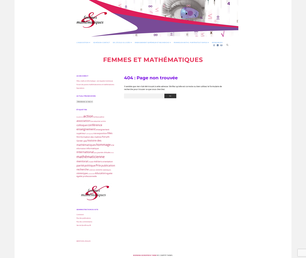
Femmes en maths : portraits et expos (190, 42)
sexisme (99, 169)
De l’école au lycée (121, 42)
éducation (100, 173)
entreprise (89, 133)
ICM (112, 145)
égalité (109, 173)
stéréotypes (82, 173)
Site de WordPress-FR (83, 225)
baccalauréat (95, 121)
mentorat (82, 161)
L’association (82, 42)
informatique (92, 148)
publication (108, 165)
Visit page (153, 18)
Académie (79, 117)
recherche (82, 169)
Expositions (80, 88)
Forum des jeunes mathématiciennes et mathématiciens (95, 85)
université (91, 173)
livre (112, 152)
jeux (95, 153)
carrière (103, 121)
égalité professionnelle (86, 176)
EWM (95, 134)
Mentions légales (83, 241)
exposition (102, 133)
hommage (103, 145)
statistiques (107, 170)
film (78, 137)
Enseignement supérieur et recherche (152, 42)
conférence (94, 125)
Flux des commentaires (84, 222)
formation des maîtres (91, 137)
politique (89, 165)
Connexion (80, 215)
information (81, 148)
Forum (105, 136)
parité (80, 165)
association (83, 120)
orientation (107, 161)
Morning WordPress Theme (145, 255)
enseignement (86, 129)
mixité (91, 162)
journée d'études (104, 152)
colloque (81, 125)
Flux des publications (83, 218)
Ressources (217, 42)
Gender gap (81, 140)
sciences (92, 170)
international (85, 152)
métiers (98, 161)
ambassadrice (99, 117)
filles (109, 133)
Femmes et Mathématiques (153, 59)
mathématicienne (90, 156)
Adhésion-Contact (101, 42)
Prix (98, 165)
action (88, 116)
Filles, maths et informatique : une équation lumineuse (94, 81)
